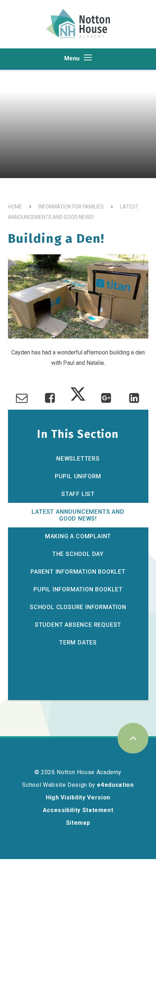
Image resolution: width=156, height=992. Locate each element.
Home (15, 207)
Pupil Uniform (78, 476)
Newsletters (78, 458)
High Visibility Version (78, 797)
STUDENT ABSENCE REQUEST (78, 624)
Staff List (78, 494)
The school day (78, 554)
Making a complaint (78, 536)
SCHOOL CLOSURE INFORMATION (78, 607)
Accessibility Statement (78, 810)
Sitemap (78, 822)
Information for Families (71, 207)
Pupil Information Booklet (78, 589)
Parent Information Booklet (78, 571)
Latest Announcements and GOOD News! (78, 515)
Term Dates (78, 642)
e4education (115, 784)
